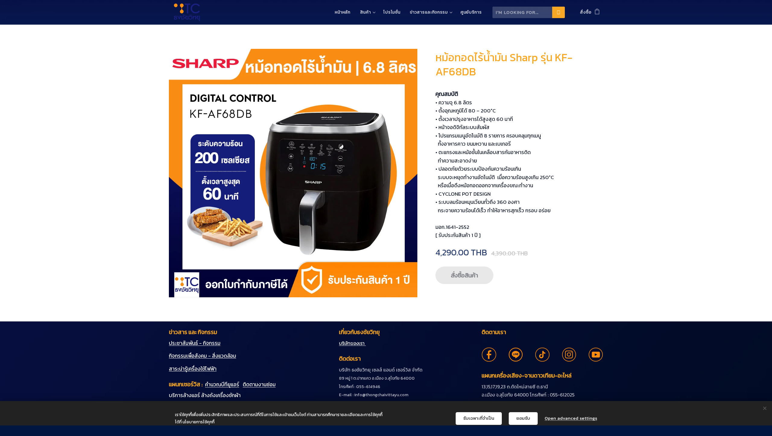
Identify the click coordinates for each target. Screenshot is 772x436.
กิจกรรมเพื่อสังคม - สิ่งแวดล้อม (202, 356)
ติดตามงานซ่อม (259, 384)
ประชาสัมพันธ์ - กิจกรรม (194, 343)
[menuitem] (344, 12)
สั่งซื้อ (585, 12)
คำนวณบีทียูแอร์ (222, 384)
